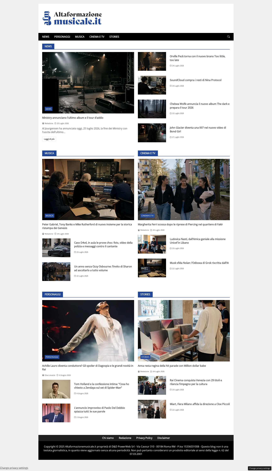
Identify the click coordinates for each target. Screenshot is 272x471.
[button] (228, 36)
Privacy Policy (144, 438)
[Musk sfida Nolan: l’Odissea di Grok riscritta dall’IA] (152, 268)
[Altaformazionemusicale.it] (73, 18)
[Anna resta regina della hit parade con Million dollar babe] (184, 330)
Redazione (125, 438)
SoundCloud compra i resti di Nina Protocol (195, 80)
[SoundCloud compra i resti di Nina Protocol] (152, 85)
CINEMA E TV (96, 36)
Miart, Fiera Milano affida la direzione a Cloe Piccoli (200, 404)
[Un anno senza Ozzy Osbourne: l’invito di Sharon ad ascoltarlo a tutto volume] (56, 271)
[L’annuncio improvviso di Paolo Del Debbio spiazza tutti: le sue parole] (56, 413)
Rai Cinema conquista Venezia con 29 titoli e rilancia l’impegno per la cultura (196, 382)
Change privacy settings (259, 468)
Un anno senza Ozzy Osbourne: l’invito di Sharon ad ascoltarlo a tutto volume (103, 268)
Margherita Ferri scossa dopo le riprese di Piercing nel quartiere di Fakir (180, 224)
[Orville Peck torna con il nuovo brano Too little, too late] (152, 61)
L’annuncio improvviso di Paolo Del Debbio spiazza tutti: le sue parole (99, 409)
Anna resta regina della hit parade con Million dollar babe (172, 365)
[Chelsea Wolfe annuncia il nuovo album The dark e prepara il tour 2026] (152, 109)
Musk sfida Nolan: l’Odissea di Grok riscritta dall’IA (199, 263)
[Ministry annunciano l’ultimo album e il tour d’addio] (88, 82)
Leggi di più (49, 139)
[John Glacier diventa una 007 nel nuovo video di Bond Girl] (152, 132)
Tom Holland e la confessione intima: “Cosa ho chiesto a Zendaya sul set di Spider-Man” (101, 385)
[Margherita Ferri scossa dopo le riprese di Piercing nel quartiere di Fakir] (184, 189)
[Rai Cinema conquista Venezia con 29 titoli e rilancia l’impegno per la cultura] (152, 385)
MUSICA (79, 36)
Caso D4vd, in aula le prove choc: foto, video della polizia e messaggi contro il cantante (103, 244)
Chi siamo (108, 438)
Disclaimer (163, 438)
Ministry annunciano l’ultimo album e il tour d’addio (72, 117)
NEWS (45, 36)
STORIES (114, 36)
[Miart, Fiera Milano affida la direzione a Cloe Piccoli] (152, 409)
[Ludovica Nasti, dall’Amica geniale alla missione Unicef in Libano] (152, 244)
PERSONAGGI (62, 36)
